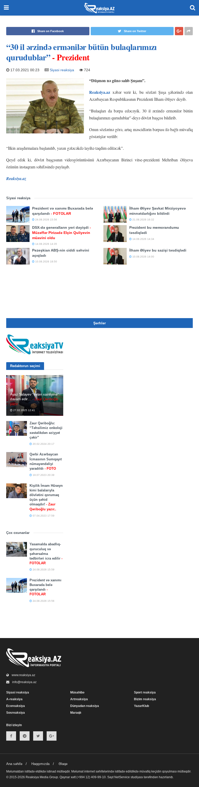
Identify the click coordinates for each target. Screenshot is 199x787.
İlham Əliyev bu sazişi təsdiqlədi (157, 250)
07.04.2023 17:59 (43, 515)
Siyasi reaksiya (62, 70)
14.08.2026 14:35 (45, 243)
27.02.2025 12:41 (23, 410)
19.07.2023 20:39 (43, 475)
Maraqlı (75, 712)
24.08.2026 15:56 (45, 219)
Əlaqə (63, 764)
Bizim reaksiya (145, 699)
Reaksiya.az (99, 92)
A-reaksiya (14, 699)
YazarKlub (141, 706)
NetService (122, 777)
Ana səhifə (14, 764)
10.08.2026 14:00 (143, 256)
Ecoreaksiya (15, 706)
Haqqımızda (40, 764)
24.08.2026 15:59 (43, 569)
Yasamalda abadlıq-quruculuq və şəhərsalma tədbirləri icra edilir (46, 553)
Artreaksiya (79, 699)
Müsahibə (77, 692)
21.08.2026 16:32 (143, 219)
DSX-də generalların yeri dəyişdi (61, 232)
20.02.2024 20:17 (43, 443)
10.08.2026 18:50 (45, 261)
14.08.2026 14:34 (143, 239)
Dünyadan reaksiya (84, 706)
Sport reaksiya (145, 692)
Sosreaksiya (15, 712)
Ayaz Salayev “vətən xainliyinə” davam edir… (34, 399)
